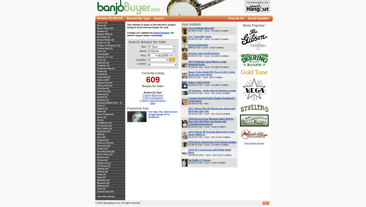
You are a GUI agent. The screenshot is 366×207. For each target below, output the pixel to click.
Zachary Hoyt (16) (105, 192)
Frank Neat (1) (103, 77)
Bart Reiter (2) (103, 37)
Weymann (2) (103, 183)
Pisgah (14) (102, 149)
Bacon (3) (101, 25)
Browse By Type (138, 18)
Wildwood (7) (103, 186)
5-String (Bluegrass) (153, 95)
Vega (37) (101, 177)
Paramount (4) (103, 146)
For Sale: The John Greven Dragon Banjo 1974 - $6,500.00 (162, 115)
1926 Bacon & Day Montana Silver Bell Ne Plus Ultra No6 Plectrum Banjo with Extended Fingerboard (211, 122)
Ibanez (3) (101, 117)
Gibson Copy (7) (104, 83)
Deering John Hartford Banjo (203, 53)
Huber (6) (101, 111)
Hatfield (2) (102, 97)
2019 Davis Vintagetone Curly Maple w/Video (212, 142)
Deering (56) (102, 54)
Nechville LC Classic (199, 160)
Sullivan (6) (102, 172)
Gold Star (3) (103, 88)
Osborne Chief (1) (105, 143)
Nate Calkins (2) (104, 129)
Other (153, 103)
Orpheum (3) (103, 140)
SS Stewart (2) (103, 166)
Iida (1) (100, 120)
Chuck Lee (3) (103, 43)
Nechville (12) (103, 131)
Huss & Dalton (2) (105, 114)
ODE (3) (100, 134)
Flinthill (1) (102, 74)
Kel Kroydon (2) (104, 126)
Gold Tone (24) (104, 91)
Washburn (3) (103, 180)
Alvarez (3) (102, 23)
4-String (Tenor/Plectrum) (153, 100)
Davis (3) (101, 51)
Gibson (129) (103, 80)
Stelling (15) (102, 169)
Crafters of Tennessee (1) (108, 45)
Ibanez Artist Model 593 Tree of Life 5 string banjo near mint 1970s (211, 73)
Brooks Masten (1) (105, 40)
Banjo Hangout (161, 33)
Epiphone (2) (103, 63)
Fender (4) (102, 71)
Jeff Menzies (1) (104, 123)
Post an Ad (236, 18)
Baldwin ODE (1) (104, 34)
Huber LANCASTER (199, 82)
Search (159, 18)
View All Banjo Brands (254, 143)
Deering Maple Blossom (201, 28)
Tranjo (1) (101, 174)
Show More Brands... (106, 196)
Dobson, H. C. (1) (105, 57)
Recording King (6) (105, 151)
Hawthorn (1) (103, 100)
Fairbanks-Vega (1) (106, 68)
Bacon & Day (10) (105, 28)
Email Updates (258, 18)
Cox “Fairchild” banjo (199, 36)
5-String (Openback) (152, 98)
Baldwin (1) (102, 31)
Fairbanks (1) (103, 66)
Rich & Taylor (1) (104, 154)
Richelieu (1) (103, 157)
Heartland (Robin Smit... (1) (109, 103)
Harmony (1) (102, 94)
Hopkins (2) (102, 109)
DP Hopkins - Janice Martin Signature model (212, 90)
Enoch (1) (101, 60)
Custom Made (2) (105, 48)
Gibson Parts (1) (104, 86)
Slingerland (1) (104, 163)
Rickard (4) (102, 160)
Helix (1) (101, 106)
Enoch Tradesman (198, 45)
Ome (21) (101, 137)
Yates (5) (101, 189)
